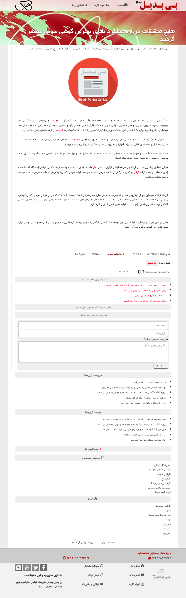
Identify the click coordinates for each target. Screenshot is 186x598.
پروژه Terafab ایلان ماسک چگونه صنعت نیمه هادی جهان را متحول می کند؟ (132, 392)
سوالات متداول (92, 566)
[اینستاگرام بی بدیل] (18, 567)
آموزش (167, 533)
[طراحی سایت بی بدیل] (25, 5)
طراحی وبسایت (163, 505)
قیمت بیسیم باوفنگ (160, 483)
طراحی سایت (164, 474)
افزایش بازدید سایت (160, 515)
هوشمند (54, 120)
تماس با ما (135, 575)
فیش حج (166, 478)
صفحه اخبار (108, 542)
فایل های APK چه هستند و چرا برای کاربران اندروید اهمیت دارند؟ (134, 429)
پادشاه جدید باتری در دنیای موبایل (150, 296)
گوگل (136, 172)
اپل (94, 167)
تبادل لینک (94, 575)
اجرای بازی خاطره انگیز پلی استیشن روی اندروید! (143, 403)
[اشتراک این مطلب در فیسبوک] (69, 271)
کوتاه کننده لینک (162, 492)
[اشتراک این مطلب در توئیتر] (63, 271)
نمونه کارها (135, 584)
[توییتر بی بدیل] (35, 567)
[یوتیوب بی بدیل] (27, 567)
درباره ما (136, 566)
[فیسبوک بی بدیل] (43, 567)
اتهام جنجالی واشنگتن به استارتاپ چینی (148, 440)
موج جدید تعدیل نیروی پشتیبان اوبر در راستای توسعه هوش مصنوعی (134, 387)
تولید (168, 519)
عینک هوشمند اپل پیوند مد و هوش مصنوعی (145, 301)
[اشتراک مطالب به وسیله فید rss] (57, 271)
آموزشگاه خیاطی (162, 465)
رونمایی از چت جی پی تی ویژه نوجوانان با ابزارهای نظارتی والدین (136, 285)
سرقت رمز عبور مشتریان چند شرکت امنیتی (146, 398)
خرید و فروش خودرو (160, 469)
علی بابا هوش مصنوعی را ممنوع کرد (149, 382)
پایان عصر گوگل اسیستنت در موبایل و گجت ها (145, 290)
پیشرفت (166, 528)
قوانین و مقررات (91, 584)
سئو (168, 510)
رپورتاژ (167, 524)
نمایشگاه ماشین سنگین (159, 487)
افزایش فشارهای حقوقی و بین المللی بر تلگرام (144, 435)
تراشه (59, 130)
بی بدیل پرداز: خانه (82, 542)
